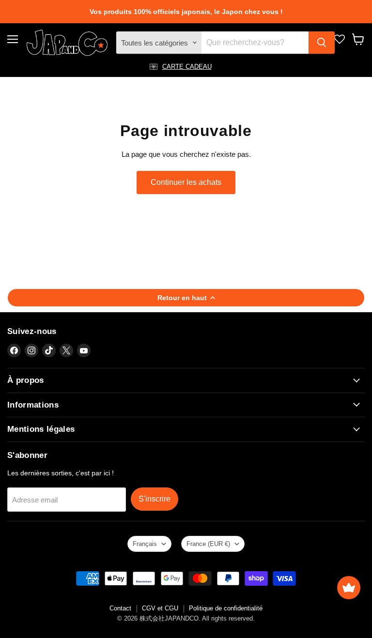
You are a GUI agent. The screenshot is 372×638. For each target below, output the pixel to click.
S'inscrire (154, 499)
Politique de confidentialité (226, 608)
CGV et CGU (160, 608)
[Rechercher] (322, 42)
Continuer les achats (186, 182)
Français (145, 543)
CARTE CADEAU (187, 66)
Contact (120, 608)
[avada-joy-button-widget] (348, 587)
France (208, 543)
